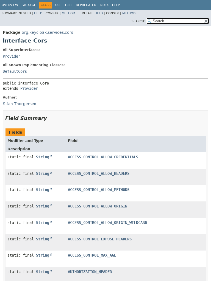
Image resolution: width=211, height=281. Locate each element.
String (42, 157)
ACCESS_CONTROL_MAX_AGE (92, 255)
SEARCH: (138, 21)
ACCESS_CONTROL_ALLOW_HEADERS (98, 173)
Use (58, 5)
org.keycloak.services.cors (47, 32)
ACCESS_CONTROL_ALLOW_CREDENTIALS (103, 157)
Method (68, 13)
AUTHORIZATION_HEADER (90, 271)
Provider (11, 56)
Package (28, 5)
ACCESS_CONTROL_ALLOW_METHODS (98, 189)
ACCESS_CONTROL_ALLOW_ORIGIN (97, 206)
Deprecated (86, 5)
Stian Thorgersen (19, 104)
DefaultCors (15, 71)
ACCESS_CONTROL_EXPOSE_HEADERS (100, 239)
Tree (69, 5)
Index (104, 5)
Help (116, 5)
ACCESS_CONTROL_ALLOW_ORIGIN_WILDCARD (107, 222)
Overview (10, 5)
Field (38, 13)
